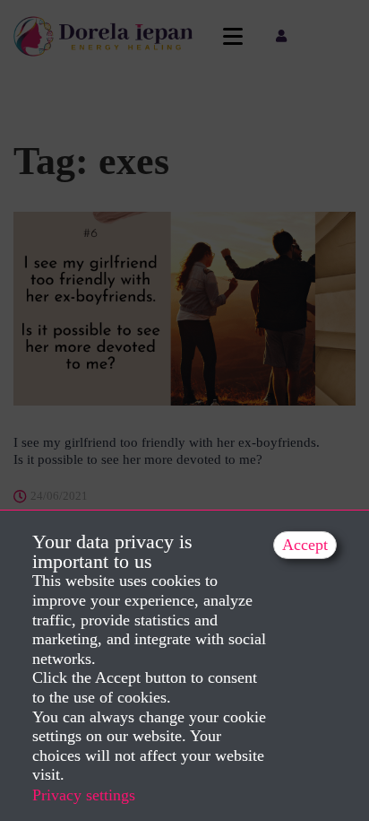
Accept (305, 545)
